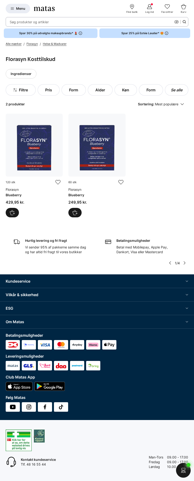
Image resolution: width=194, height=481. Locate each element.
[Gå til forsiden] (44, 8)
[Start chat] (183, 470)
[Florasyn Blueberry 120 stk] (34, 165)
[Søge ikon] (184, 22)
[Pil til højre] (184, 263)
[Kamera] (176, 22)
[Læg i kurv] (12, 212)
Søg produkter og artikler (29, 22)
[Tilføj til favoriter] (58, 182)
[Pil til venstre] (170, 263)
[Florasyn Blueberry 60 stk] (96, 165)
